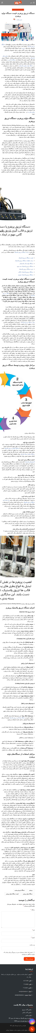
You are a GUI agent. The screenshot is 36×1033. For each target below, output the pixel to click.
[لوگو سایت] (18, 2)
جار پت (33, 79)
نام (33, 930)
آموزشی (21, 9)
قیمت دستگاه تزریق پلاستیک (26, 258)
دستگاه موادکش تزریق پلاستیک (17, 717)
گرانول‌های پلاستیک (30, 462)
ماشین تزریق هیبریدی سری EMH (22, 1021)
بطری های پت (31, 112)
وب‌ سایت (32, 945)
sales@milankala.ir (19, 995)
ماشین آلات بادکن (26, 1012)
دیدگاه (33, 910)
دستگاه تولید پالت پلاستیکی (26, 263)
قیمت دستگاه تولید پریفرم (12, 894)
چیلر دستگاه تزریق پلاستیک (28, 322)
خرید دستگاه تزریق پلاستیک (26, 269)
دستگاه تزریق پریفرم (20, 890)
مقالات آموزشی (16, 9)
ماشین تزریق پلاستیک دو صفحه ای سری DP (20, 1018)
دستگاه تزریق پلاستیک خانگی (25, 272)
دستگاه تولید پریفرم (27, 894)
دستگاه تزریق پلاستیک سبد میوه (25, 266)
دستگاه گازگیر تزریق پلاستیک (11, 448)
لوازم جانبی (28, 1015)
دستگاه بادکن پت (11, 60)
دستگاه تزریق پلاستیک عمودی (25, 275)
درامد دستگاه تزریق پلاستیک (21, 252)
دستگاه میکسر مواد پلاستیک (27, 454)
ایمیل (33, 937)
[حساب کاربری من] (2, 2)
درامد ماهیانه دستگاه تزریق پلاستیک (24, 260)
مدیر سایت (19, 19)
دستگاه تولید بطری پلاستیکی (26, 65)
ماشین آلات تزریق (26, 1009)
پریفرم (23, 48)
